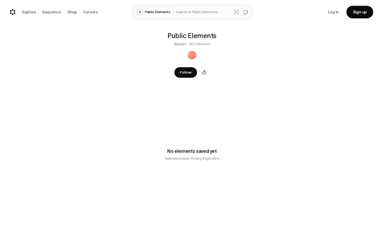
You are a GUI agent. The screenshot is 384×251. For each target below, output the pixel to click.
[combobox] (203, 12)
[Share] (204, 72)
